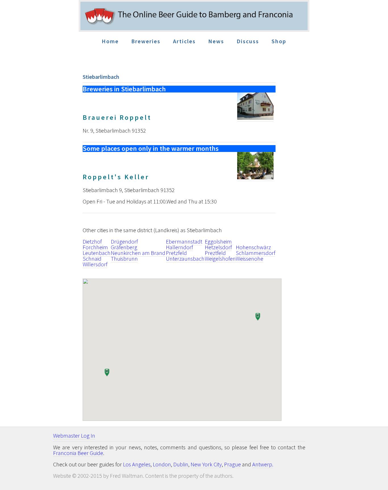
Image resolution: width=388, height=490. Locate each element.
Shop (279, 41)
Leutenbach (96, 252)
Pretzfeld (176, 252)
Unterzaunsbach (185, 258)
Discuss (248, 41)
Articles (184, 41)
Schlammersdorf (255, 252)
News (216, 41)
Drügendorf (124, 241)
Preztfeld (215, 252)
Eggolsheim (218, 241)
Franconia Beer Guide (78, 452)
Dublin (180, 464)
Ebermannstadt (184, 241)
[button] (106, 373)
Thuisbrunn (124, 258)
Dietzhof (92, 241)
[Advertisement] (358, 170)
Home (110, 41)
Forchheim (95, 247)
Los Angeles (137, 464)
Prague (232, 464)
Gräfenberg (124, 247)
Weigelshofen (220, 258)
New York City (206, 464)
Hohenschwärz (253, 247)
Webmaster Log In (74, 435)
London (162, 464)
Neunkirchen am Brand (138, 252)
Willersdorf (95, 264)
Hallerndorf (179, 247)
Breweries (145, 41)
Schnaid (92, 258)
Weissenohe (249, 258)
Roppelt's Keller (116, 176)
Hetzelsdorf (218, 247)
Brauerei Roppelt (117, 117)
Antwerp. (262, 464)
